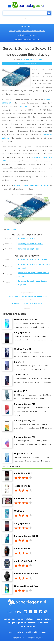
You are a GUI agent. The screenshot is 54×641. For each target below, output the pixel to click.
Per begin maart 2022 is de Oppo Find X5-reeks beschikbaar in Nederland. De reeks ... (32, 457)
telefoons (30, 619)
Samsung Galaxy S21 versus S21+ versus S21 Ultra (27, 31)
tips (13, 619)
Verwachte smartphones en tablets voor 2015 (27, 274)
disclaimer (20, 632)
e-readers (43, 623)
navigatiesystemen (17, 623)
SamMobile (11, 229)
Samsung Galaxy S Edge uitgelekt (26, 259)
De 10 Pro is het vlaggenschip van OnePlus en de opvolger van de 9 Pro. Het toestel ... (33, 395)
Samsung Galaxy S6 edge (25, 185)
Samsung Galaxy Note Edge (24, 243)
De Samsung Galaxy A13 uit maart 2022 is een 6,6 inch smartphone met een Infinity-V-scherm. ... (33, 409)
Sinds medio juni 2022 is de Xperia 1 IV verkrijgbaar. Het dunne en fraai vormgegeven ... (33, 338)
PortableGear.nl (27, 59)
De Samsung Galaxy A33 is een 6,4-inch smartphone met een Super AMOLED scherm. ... (33, 426)
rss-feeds (42, 632)
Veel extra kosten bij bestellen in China (27, 40)
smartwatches (28, 626)
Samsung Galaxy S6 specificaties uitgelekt (26, 283)
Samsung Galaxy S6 (20, 238)
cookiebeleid (31, 632)
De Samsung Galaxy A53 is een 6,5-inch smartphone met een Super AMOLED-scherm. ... (33, 442)
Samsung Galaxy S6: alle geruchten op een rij (27, 266)
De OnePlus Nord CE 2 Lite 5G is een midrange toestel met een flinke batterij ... (31, 323)
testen (20, 619)
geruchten (23, 106)
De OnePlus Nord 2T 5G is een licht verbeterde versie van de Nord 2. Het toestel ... (33, 353)
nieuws (39, 59)
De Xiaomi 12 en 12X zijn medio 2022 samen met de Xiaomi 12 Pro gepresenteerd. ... (32, 365)
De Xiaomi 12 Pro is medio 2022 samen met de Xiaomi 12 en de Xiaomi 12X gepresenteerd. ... (33, 380)
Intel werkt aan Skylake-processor (27, 303)
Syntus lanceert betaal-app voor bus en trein (27, 296)
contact (11, 632)
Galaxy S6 (44, 185)
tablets (47, 619)
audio (39, 619)
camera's (32, 623)
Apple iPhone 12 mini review (28, 35)
